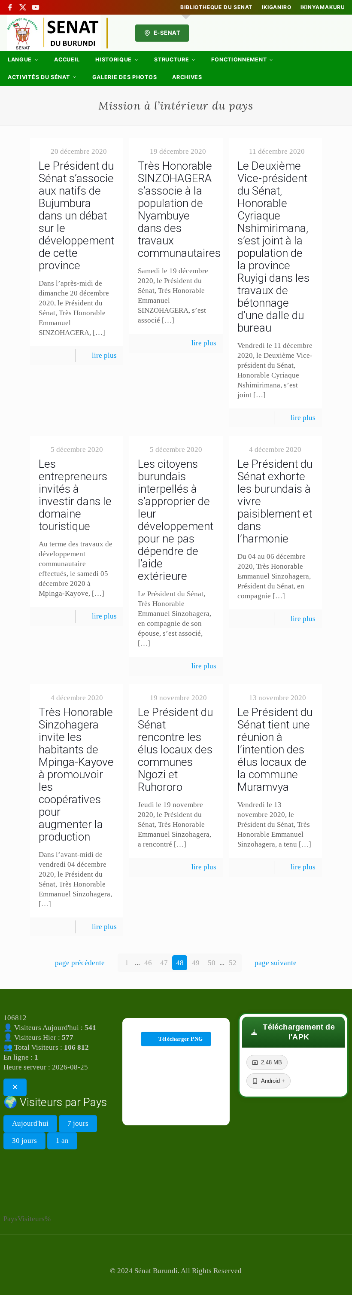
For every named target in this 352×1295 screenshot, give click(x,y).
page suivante (276, 963)
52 (233, 963)
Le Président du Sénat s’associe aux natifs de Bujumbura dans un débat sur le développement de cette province (76, 215)
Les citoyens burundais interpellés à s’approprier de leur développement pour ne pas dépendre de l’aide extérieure (175, 519)
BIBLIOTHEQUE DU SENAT (216, 7)
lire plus (104, 355)
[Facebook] (10, 7)
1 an (62, 1141)
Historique (113, 59)
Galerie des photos (124, 77)
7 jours (77, 1123)
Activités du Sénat (39, 77)
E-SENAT (167, 32)
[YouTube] (35, 7)
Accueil (67, 59)
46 (148, 963)
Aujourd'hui (30, 1123)
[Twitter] (175, 1283)
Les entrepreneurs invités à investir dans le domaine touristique (75, 495)
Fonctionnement (239, 59)
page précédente (80, 963)
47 (164, 963)
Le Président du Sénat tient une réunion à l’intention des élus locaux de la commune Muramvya (275, 749)
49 (196, 963)
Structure (171, 59)
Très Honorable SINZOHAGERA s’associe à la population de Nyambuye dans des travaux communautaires (179, 209)
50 (211, 963)
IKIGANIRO (276, 7)
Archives (187, 77)
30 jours (24, 1141)
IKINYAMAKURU (322, 7)
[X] (23, 7)
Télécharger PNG (180, 1039)
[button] (293, 1032)
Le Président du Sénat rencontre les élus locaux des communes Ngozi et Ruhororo (175, 749)
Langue (20, 59)
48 (180, 963)
